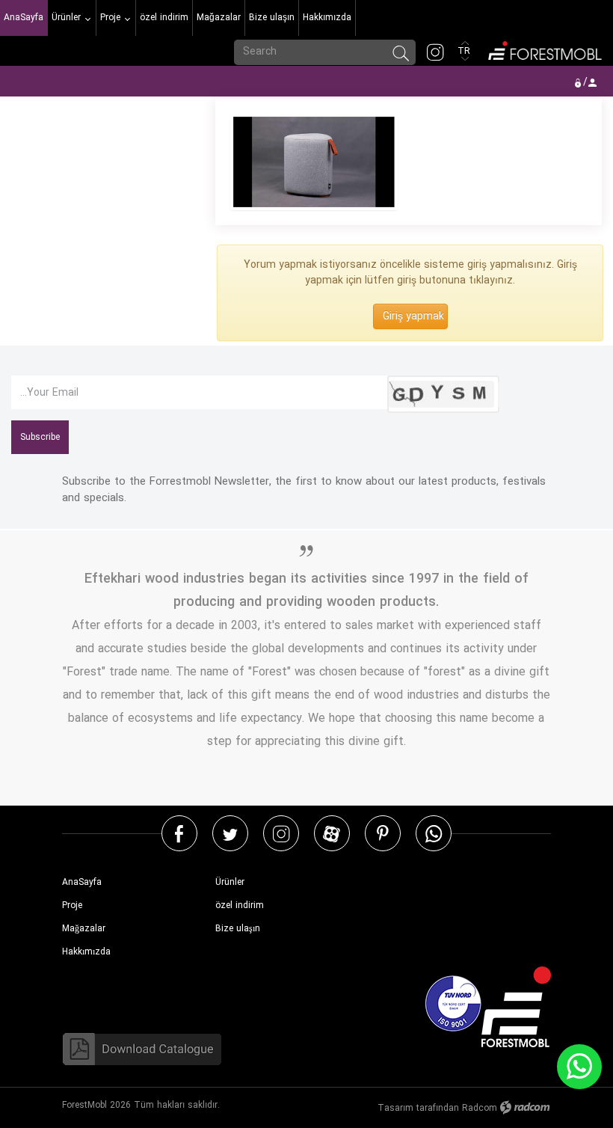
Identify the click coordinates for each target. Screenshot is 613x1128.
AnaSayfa (82, 882)
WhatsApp (433, 833)
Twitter (230, 833)
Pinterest (383, 833)
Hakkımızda (86, 952)
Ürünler (229, 882)
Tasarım (395, 1108)
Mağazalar (83, 929)
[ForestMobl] (544, 49)
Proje (72, 905)
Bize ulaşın (237, 929)
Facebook (179, 833)
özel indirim (239, 905)
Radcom (479, 1108)
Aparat (331, 833)
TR (465, 51)
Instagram (281, 833)
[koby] (313, 162)
